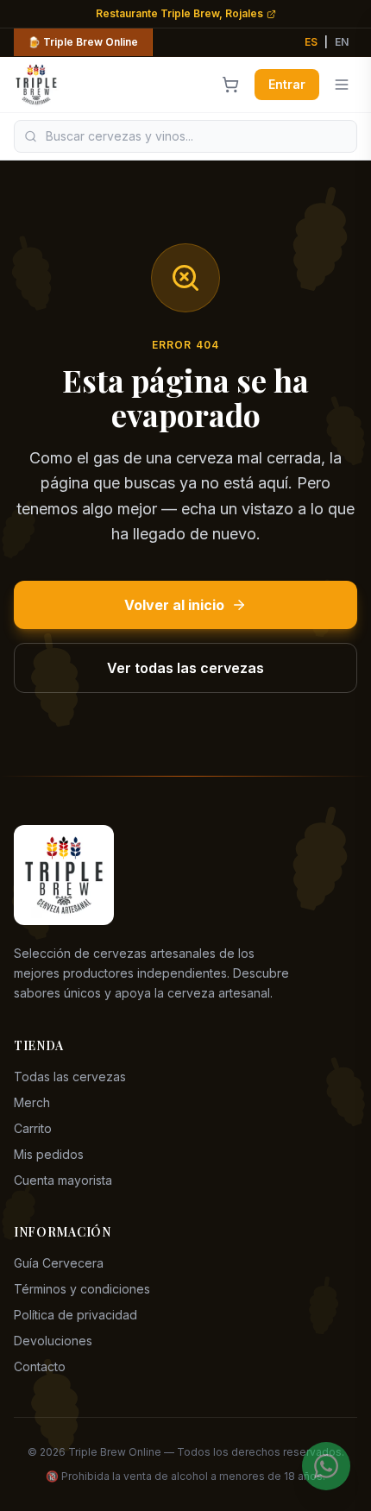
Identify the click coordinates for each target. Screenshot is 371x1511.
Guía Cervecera (59, 1263)
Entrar (286, 84)
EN (342, 41)
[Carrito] (230, 84)
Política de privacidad (75, 1314)
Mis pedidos (49, 1154)
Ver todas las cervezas (185, 668)
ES (311, 41)
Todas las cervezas (70, 1076)
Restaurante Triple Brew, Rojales (179, 13)
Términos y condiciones (82, 1288)
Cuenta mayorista (63, 1180)
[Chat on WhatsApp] (326, 1466)
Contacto (40, 1366)
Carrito (33, 1128)
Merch (32, 1102)
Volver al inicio (174, 605)
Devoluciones (53, 1340)
